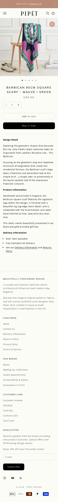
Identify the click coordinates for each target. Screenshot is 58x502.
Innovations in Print (14, 385)
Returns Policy (11, 339)
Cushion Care (10, 415)
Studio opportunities (14, 374)
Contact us (9, 328)
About (6, 364)
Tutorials (8, 410)
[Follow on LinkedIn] (20, 478)
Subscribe (14, 466)
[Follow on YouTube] (12, 478)
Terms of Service (12, 349)
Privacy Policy (10, 344)
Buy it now (29, 125)
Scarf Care (8, 420)
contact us (35, 4)
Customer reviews (13, 400)
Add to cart (29, 116)
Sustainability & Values (15, 379)
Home (6, 323)
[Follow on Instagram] (4, 478)
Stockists (8, 405)
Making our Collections (15, 369)
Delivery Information (26, 247)
